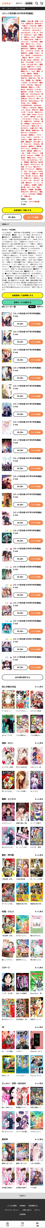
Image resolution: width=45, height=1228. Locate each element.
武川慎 (39, 46)
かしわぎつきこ (32, 64)
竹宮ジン (25, 108)
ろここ (24, 194)
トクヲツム (29, 51)
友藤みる (27, 196)
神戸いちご (34, 192)
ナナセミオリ (26, 119)
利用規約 (23, 1206)
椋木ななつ (39, 24)
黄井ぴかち (24, 49)
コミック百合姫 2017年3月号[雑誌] (27, 350)
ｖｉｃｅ (37, 183)
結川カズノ (37, 167)
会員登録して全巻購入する (22, 295)
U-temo (35, 176)
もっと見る (39, 687)
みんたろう (31, 96)
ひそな (37, 51)
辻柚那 (31, 189)
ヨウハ (26, 117)
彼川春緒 (38, 189)
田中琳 (39, 146)
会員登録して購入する (22, 210)
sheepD (24, 135)
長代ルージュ (30, 44)
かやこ (29, 137)
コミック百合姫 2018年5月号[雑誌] (27, 603)
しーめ (38, 96)
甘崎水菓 (24, 87)
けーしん (29, 167)
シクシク (38, 62)
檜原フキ (35, 174)
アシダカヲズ (33, 83)
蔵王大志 (34, 162)
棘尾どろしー (25, 71)
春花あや (24, 92)
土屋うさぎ (34, 128)
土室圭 (31, 53)
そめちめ (37, 121)
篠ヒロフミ (39, 112)
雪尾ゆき (33, 49)
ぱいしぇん (33, 171)
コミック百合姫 (20, 8)
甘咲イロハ (32, 78)
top (3, 8)
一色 (22, 153)
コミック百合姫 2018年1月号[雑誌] (27, 530)
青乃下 (31, 58)
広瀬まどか (29, 24)
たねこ (37, 53)
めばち (28, 55)
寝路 (30, 139)
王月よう (27, 174)
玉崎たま (24, 99)
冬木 (23, 114)
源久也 (26, 37)
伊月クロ (24, 78)
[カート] (41, 3)
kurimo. (30, 155)
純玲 (28, 114)
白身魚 (34, 185)
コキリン (40, 117)
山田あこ (27, 185)
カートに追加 (33, 217)
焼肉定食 (24, 69)
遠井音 (28, 130)
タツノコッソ (25, 149)
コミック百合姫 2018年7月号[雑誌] (27, 639)
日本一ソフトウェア (27, 169)
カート (22, 1226)
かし (28, 103)
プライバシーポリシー (12, 1210)
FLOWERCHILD (26, 76)
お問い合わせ (27, 1210)
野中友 (33, 117)
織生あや (29, 142)
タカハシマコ (35, 164)
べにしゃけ (24, 42)
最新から (40, 307)
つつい (38, 44)
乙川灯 (24, 83)
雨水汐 (24, 58)
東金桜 (36, 74)
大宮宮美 (24, 46)
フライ (39, 135)
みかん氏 (33, 26)
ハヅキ (39, 67)
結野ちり (32, 146)
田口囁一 (39, 80)
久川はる (37, 144)
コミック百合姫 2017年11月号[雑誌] (27, 494)
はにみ (28, 110)
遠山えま (38, 85)
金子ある (36, 60)
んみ (33, 71)
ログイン (19, 3)
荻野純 (34, 103)
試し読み (11, 217)
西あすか (27, 28)
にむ (30, 180)
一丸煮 (28, 153)
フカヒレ (36, 119)
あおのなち (38, 105)
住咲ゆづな (28, 121)
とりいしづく (25, 126)
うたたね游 (29, 62)
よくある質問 (12, 1206)
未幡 (36, 21)
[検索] (36, 3)
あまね (26, 164)
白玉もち (37, 178)
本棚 (37, 1226)
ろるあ (31, 92)
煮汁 (38, 99)
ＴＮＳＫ (30, 112)
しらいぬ (38, 89)
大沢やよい (28, 35)
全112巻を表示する (22, 677)
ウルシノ (35, 153)
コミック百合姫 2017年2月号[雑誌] (27, 332)
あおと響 (30, 21)
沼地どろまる (28, 39)
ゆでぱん (30, 85)
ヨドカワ (37, 180)
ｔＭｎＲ (38, 92)
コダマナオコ (36, 30)
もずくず (32, 99)
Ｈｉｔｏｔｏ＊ (37, 28)
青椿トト (32, 87)
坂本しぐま (35, 126)
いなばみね (32, 133)
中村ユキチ (24, 192)
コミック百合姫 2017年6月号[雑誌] (27, 404)
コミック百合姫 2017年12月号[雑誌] (27, 512)
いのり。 (38, 58)
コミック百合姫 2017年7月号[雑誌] (27, 422)
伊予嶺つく (35, 149)
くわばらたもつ (37, 55)
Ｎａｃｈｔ (28, 144)
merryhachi (25, 33)
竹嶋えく (25, 26)
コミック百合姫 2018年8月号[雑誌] (27, 657)
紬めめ (29, 74)
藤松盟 (29, 151)
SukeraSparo (34, 101)
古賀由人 (27, 124)
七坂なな (32, 46)
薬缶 (41, 192)
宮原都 (28, 80)
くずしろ (35, 33)
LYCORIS (32, 194)
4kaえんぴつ (36, 124)
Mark (23, 89)
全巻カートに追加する (22, 302)
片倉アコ (38, 39)
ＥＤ (33, 187)
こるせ (23, 64)
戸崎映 (37, 155)
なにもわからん (32, 160)
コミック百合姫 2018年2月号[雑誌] (27, 548)
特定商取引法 (33, 1206)
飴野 (22, 142)
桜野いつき (24, 94)
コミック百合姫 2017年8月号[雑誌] (27, 440)
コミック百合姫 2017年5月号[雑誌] (27, 386)
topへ (22, 1196)
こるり (33, 37)
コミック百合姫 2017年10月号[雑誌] (27, 476)
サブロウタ (26, 30)
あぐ (25, 171)
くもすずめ (34, 42)
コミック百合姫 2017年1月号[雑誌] (26, 313)
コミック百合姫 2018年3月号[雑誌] (27, 567)
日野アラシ (31, 67)
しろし (23, 137)
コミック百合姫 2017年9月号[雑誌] (27, 458)
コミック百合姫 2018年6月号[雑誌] (27, 621)
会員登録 (29, 3)
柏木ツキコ (37, 139)
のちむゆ (33, 108)
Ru (33, 80)
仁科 (38, 87)
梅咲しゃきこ (31, 158)
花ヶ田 (23, 60)
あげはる (30, 89)
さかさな (37, 76)
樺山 (38, 187)
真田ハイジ (37, 151)
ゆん (28, 187)
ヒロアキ (37, 137)
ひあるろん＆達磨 (35, 69)
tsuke (29, 60)
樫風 (38, 71)
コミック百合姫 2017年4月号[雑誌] (27, 368)
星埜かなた (36, 130)
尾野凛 (26, 162)
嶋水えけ (29, 183)
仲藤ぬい (32, 135)
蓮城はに (24, 189)
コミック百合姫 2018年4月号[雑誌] (27, 585)
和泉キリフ (28, 178)
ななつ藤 (37, 142)
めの (35, 35)
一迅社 (29, 199)
